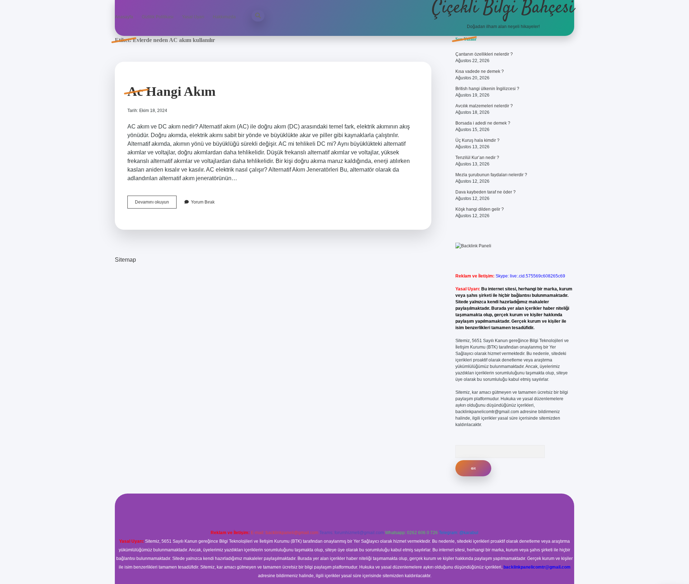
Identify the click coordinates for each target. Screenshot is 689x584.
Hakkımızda (224, 16)
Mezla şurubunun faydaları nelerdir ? (491, 174)
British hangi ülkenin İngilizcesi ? (487, 88)
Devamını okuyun (156, 204)
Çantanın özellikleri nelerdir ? (484, 54)
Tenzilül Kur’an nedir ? (477, 157)
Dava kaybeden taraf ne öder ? (485, 192)
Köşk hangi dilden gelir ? (479, 209)
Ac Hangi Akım (171, 91)
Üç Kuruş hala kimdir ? (477, 140)
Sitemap (125, 260)
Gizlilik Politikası (157, 16)
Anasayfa (124, 16)
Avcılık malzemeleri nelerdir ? (484, 105)
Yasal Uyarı (193, 16)
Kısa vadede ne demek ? (479, 71)
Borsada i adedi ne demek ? (482, 123)
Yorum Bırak (203, 202)
